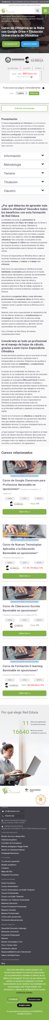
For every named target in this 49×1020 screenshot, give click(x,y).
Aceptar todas (24, 1005)
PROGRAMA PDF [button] (11, 44)
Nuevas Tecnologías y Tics (11, 942)
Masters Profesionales (10, 913)
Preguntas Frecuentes (10, 875)
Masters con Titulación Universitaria (15, 900)
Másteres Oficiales (8, 910)
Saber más (23, 512)
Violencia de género (9, 840)
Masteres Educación (9, 903)
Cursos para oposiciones (11, 917)
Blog (3, 963)
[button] (24, 156)
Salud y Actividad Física (10, 955)
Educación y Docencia (10, 932)
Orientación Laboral (9, 948)
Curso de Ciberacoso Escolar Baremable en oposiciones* (21, 610)
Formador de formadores (11, 843)
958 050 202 (9, 816)
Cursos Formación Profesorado (14, 907)
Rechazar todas (34, 999)
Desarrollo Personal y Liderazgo (13, 928)
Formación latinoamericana (12, 920)
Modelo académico (8, 865)
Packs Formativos (8, 883)
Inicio (3, 16)
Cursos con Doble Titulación (12, 897)
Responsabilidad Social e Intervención (16, 952)
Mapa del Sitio (6, 871)
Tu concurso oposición (10, 861)
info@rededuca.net (12, 811)
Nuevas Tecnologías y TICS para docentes (20, 16)
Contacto (5, 868)
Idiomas (4, 938)
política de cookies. (24, 992)
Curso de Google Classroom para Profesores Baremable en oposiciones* (24, 487)
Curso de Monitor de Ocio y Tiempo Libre (25, 2)
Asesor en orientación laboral (12, 850)
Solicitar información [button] (24, 108)
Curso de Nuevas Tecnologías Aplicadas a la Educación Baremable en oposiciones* (22, 551)
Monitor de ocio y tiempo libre (13, 836)
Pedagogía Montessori (10, 853)
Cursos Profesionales (10, 893)
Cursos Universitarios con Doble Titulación (18, 890)
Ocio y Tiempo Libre (9, 945)
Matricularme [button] (30, 44)
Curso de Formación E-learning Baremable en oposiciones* (23, 670)
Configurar (13, 999)
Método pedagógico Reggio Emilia (14, 846)
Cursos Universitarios (9, 886)
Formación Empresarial (10, 935)
